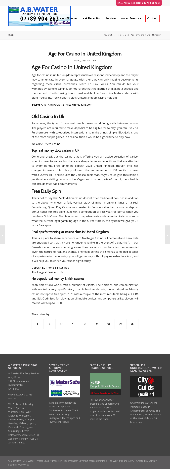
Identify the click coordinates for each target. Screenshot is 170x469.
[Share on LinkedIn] (85, 324)
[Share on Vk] (109, 324)
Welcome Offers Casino (46, 144)
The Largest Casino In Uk (47, 272)
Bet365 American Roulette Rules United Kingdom (62, 104)
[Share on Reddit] (120, 324)
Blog (10, 34)
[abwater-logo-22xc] (39, 18)
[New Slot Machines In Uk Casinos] (2, 234)
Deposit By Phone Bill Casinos (50, 267)
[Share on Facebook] (37, 324)
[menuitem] (50, 18)
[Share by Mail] (132, 324)
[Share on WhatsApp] (61, 324)
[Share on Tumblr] (97, 324)
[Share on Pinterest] (73, 324)
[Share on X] (49, 324)
